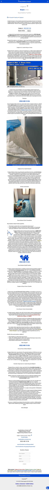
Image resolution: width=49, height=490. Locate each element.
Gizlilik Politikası (29, 483)
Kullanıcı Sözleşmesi (20, 483)
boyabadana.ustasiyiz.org (24, 439)
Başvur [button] (29, 30)
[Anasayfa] (7, 17)
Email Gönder (24, 437)
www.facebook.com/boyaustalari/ (25, 444)
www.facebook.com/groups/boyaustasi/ (25, 446)
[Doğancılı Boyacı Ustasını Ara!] (47, 488)
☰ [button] (1, 1)
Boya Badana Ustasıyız (25, 1)
